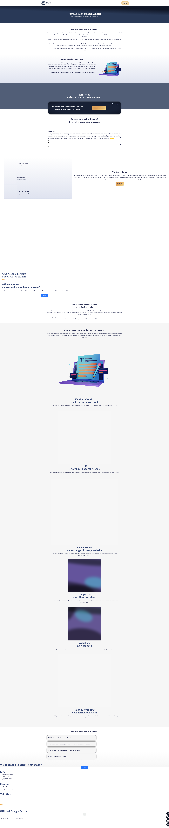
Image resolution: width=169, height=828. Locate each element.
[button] (71, 737)
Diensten (88, 3)
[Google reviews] (84, 803)
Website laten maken (66, 3)
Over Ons (96, 3)
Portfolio (108, 3)
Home (57, 3)
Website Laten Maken (79, 16)
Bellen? (119, 184)
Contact (114, 3)
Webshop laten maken (78, 3)
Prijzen (102, 3)
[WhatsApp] (84, 798)
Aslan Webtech (12, 818)
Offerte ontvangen (99, 108)
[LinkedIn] (84, 800)
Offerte (44, 295)
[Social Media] (84, 801)
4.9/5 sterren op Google (5, 806)
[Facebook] (84, 796)
